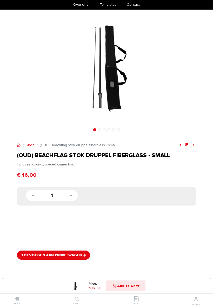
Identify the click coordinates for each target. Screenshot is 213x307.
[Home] (17, 299)
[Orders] (136, 299)
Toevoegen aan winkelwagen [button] (52, 255)
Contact (133, 4)
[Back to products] (187, 145)
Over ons (80, 4)
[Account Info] (196, 299)
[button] (30, 67)
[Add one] (71, 195)
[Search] (76, 299)
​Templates (108, 4)
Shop (30, 145)
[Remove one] (33, 195)
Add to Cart (127, 286)
